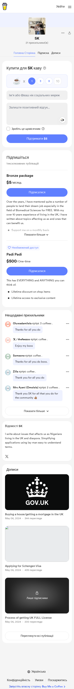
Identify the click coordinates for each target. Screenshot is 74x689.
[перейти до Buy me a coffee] (4, 6)
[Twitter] (7, 456)
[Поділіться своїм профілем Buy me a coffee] (69, 33)
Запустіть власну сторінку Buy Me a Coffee (36, 686)
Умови (39, 680)
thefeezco (24, 339)
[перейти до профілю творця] (37, 26)
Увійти (60, 6)
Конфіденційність (18, 680)
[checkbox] (23, 128)
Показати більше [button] (34, 234)
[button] (70, 7)
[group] (37, 207)
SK (37, 38)
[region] (37, 104)
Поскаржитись (57, 680)
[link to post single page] (37, 497)
